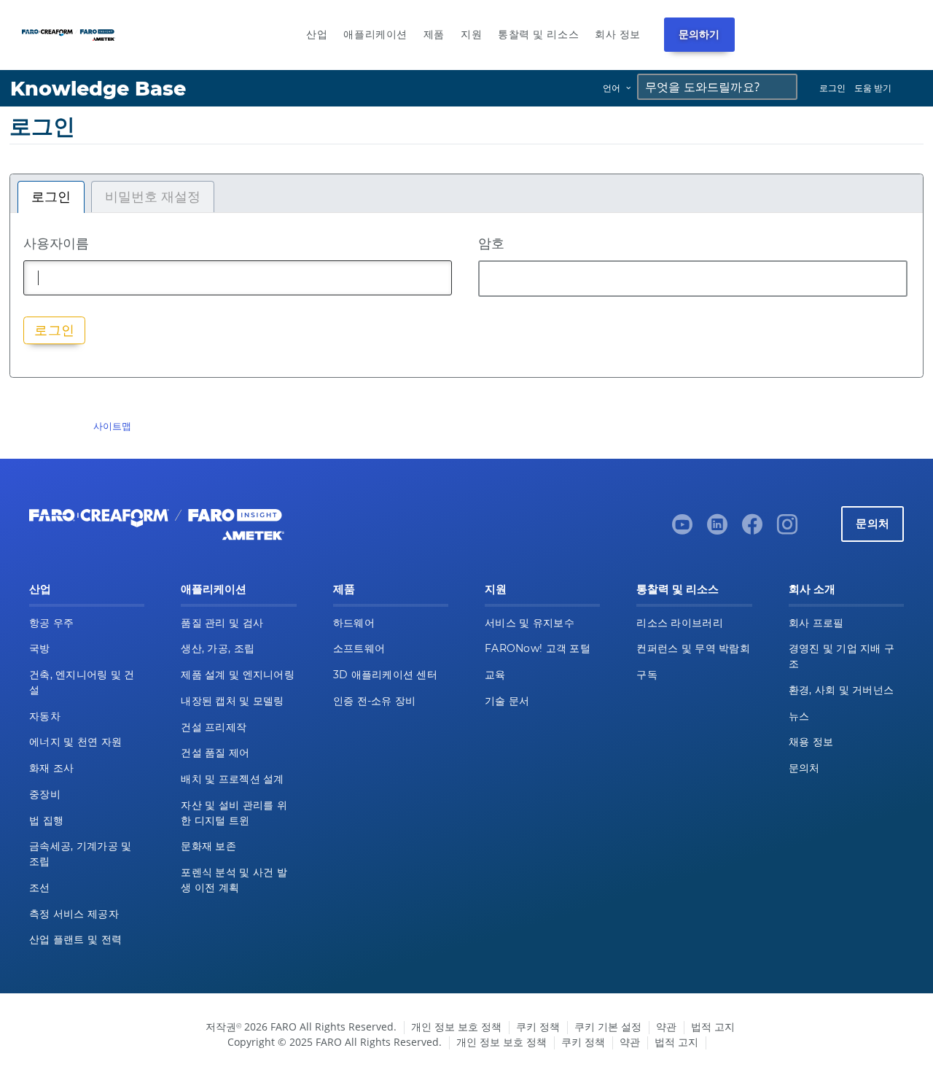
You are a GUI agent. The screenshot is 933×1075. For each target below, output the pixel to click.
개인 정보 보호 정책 (456, 1026)
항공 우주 (51, 622)
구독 (646, 674)
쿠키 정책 (538, 1026)
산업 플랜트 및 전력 (75, 939)
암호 (491, 243)
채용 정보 (811, 741)
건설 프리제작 (213, 727)
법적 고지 (713, 1026)
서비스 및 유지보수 (529, 622)
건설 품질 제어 (215, 752)
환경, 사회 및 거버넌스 (841, 689)
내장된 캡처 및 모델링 (232, 700)
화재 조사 (51, 768)
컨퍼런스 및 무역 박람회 (693, 648)
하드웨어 (354, 622)
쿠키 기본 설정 (607, 1026)
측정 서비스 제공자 (74, 913)
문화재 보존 (208, 846)
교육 (495, 674)
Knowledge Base (98, 89)
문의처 (872, 523)
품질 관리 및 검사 (222, 622)
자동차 (44, 716)
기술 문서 (507, 700)
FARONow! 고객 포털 (537, 648)
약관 (666, 1026)
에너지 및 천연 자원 (75, 741)
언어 (611, 88)
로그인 (832, 88)
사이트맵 (112, 425)
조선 (39, 887)
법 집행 (46, 820)
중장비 (44, 794)
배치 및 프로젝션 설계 (232, 778)
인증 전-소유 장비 (374, 700)
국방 (39, 648)
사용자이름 (56, 243)
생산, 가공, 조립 (217, 648)
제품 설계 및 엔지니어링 (237, 674)
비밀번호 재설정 (152, 197)
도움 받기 (872, 88)
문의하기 (699, 34)
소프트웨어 (359, 648)
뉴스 (799, 716)
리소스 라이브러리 (679, 622)
